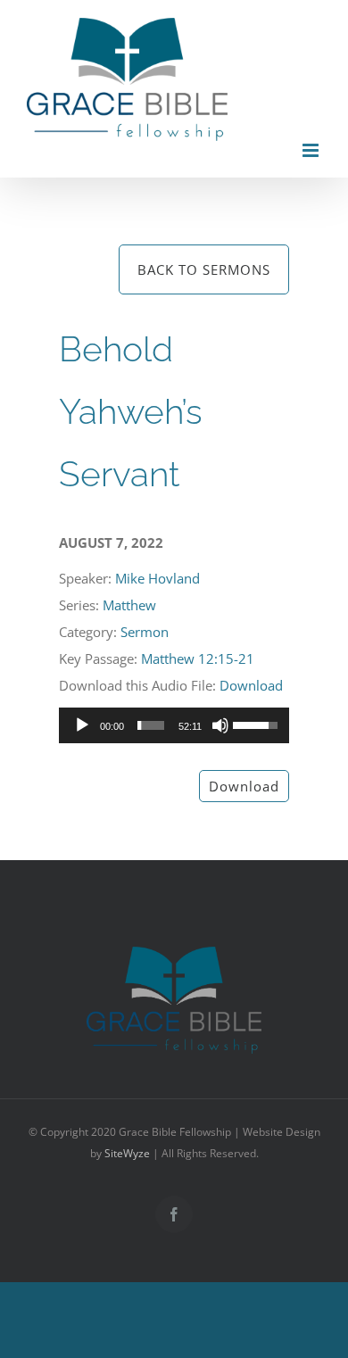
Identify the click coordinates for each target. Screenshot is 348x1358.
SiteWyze (127, 1153)
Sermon (144, 632)
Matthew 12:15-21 (197, 658)
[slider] (150, 725)
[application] (173, 725)
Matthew (129, 605)
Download (251, 685)
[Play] (82, 725)
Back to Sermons (203, 269)
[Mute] (220, 725)
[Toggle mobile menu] (311, 150)
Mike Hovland (157, 578)
